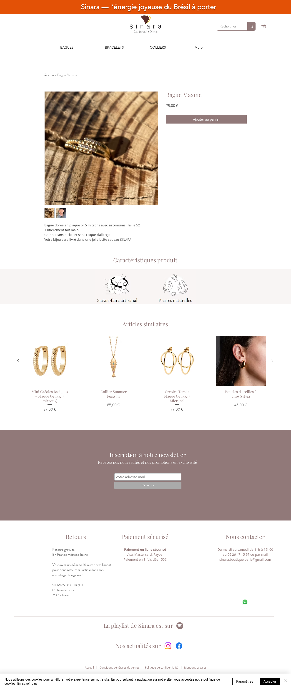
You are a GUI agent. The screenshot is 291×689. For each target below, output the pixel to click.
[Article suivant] (272, 360)
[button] (266, 26)
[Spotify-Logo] (179, 625)
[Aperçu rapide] (50, 361)
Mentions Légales (195, 667)
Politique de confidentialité (161, 667)
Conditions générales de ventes (119, 667)
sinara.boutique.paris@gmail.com (245, 559)
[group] (145, 380)
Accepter (269, 681)
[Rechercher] (251, 26)
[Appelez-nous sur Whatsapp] (245, 602)
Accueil (49, 74)
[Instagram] (167, 645)
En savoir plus (27, 683)
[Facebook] (179, 645)
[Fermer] (285, 681)
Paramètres (244, 681)
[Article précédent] (18, 360)
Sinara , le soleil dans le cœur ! (151, 7)
